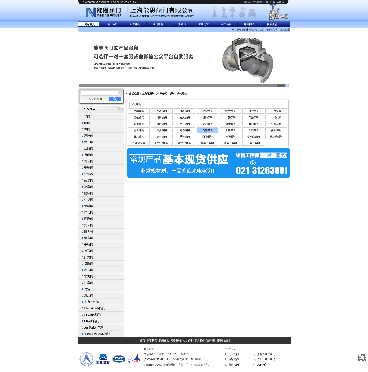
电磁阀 (88, 167)
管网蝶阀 (230, 136)
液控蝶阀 (230, 130)
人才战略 (188, 340)
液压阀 (88, 295)
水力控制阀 (91, 302)
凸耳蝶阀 (207, 136)
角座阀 (88, 238)
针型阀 (88, 199)
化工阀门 (234, 354)
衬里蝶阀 (139, 130)
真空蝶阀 (253, 117)
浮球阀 (88, 135)
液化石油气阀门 (266, 354)
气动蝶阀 (162, 111)
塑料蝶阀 (207, 117)
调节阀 (88, 161)
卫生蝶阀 (139, 117)
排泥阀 (88, 257)
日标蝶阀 (139, 136)
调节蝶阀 (253, 111)
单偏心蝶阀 (207, 143)
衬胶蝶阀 (162, 117)
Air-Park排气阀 (94, 327)
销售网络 (249, 24)
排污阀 (88, 250)
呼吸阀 (88, 218)
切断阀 (88, 263)
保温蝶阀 (253, 130)
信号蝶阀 (276, 111)
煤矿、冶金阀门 (266, 359)
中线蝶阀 (276, 123)
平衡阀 (88, 244)
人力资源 (181, 24)
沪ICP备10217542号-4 (156, 359)
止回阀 (88, 148)
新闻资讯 (164, 340)
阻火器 (88, 231)
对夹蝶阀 (207, 111)
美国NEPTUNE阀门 (97, 334)
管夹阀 (88, 276)
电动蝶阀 (185, 111)
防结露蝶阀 (276, 136)
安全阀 (88, 225)
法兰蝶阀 (230, 111)
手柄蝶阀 (139, 111)
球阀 (87, 116)
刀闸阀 (88, 154)
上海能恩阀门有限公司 (154, 93)
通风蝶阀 (185, 117)
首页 (142, 340)
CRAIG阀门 (91, 321)
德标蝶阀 (162, 136)
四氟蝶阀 (230, 123)
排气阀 (88, 212)
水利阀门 (262, 364)
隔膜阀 (88, 193)
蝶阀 (87, 129)
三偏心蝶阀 (253, 143)
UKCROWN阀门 (94, 308)
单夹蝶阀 (185, 123)
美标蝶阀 (276, 130)
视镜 (87, 289)
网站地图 (223, 340)
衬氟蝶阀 (230, 117)
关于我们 (112, 24)
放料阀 (88, 206)
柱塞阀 (88, 282)
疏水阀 (88, 180)
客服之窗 (203, 24)
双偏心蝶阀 (230, 143)
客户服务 (199, 340)
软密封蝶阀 (161, 143)
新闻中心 (135, 24)
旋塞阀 (88, 186)
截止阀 (88, 142)
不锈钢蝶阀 (138, 143)
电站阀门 (234, 359)
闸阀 (87, 122)
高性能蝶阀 (253, 136)
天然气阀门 (235, 364)
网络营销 (176, 340)
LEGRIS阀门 (92, 314)
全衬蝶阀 (207, 123)
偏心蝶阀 (185, 130)
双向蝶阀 (162, 123)
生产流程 (226, 24)
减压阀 (88, 270)
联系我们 (272, 24)
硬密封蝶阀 (184, 143)
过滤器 (88, 174)
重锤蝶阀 (185, 136)
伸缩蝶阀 (276, 117)
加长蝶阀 (253, 123)
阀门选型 (158, 24)
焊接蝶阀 (162, 130)
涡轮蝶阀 (207, 130)
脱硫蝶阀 (139, 123)
